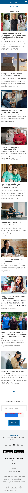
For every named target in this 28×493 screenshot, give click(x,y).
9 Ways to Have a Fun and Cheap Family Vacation (11, 75)
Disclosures (14, 466)
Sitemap (14, 468)
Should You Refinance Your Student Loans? (12, 260)
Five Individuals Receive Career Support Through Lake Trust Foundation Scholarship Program (13, 36)
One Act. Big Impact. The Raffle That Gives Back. (11, 111)
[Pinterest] (22, 444)
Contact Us (14, 435)
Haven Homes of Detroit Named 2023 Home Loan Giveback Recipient (11, 186)
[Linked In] (14, 444)
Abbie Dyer (4, 49)
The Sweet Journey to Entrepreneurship (10, 148)
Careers (14, 460)
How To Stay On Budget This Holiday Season (13, 297)
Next (14, 391)
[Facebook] (6, 444)
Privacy (14, 463)
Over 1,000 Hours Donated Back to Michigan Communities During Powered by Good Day (14, 334)
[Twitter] (10, 444)
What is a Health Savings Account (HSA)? (11, 223)
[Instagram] (18, 444)
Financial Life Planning (14, 471)
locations (20, 482)
